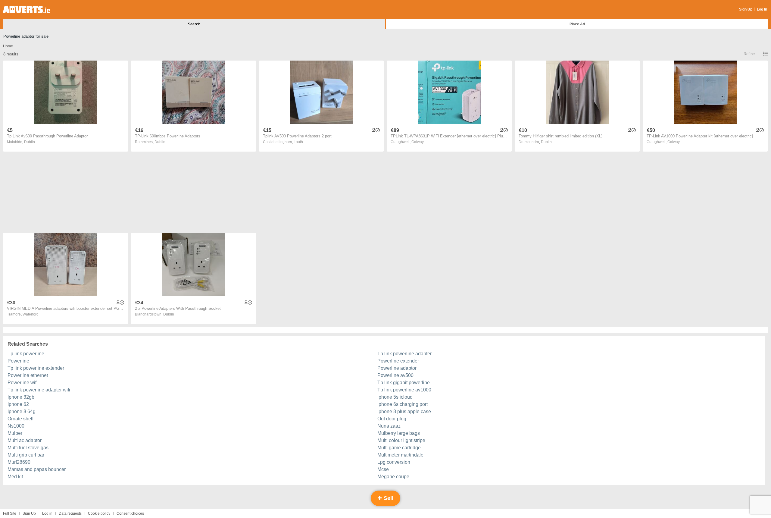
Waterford (31, 314)
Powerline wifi (23, 382)
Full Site (9, 513)
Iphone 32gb (21, 397)
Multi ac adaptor (25, 440)
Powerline (18, 360)
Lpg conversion (393, 462)
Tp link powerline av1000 (404, 389)
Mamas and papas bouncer (37, 469)
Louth (298, 142)
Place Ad (577, 24)
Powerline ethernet (28, 375)
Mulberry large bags (398, 433)
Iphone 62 (18, 404)
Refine (749, 54)
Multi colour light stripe (401, 440)
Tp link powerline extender (36, 368)
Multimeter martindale (400, 454)
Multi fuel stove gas (28, 447)
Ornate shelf (20, 418)
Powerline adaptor (397, 368)
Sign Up (745, 9)
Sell (387, 498)
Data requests (70, 513)
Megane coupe (393, 476)
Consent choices (130, 513)
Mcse (383, 469)
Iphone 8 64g (22, 411)
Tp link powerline (26, 353)
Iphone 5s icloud (395, 397)
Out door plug (391, 418)
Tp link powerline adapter (404, 353)
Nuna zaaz (389, 426)
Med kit (15, 476)
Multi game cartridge (399, 447)
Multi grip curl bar (26, 454)
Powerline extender (398, 360)
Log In (762, 9)
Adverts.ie (26, 9)
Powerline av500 (395, 375)
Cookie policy (99, 513)
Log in (47, 513)
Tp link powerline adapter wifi (39, 389)
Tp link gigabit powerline (403, 382)
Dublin (29, 142)
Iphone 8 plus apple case (404, 411)
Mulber (15, 433)
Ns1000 (16, 426)
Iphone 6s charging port (402, 404)
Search (194, 24)
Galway (417, 142)
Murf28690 (19, 462)
